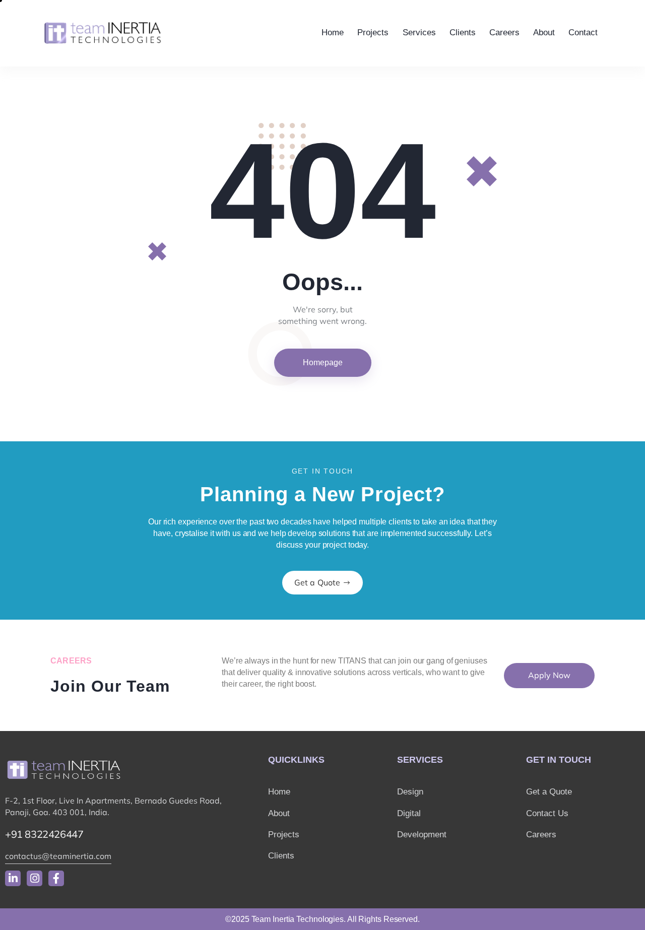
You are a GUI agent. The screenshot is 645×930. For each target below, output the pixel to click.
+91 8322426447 (44, 834)
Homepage (323, 362)
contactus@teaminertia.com (58, 856)
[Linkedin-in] (13, 878)
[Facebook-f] (56, 878)
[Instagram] (34, 878)
